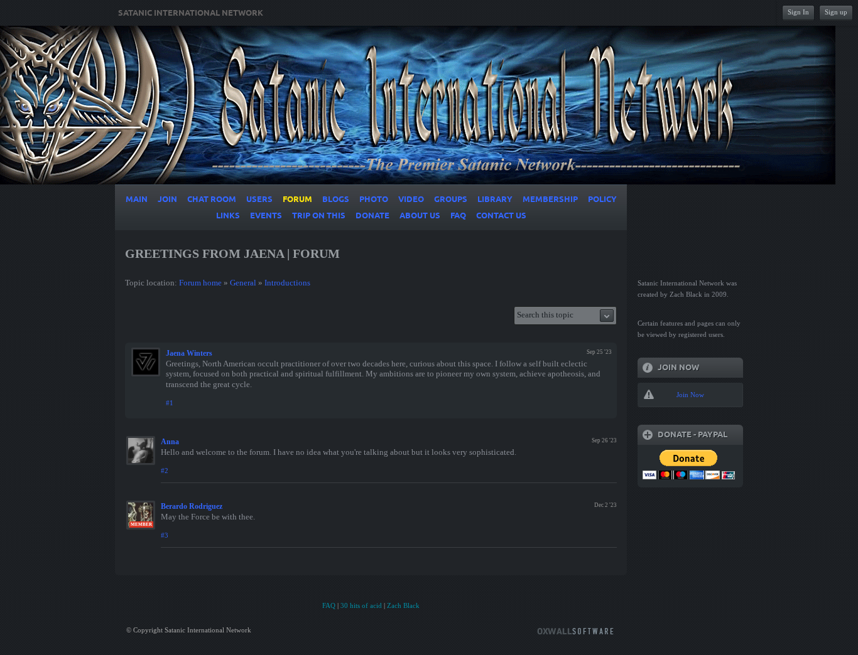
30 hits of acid (361, 605)
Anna (170, 441)
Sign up (836, 12)
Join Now (690, 394)
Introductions (287, 282)
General (243, 282)
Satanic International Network (190, 13)
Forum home (200, 282)
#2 (164, 470)
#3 (164, 535)
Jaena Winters (189, 353)
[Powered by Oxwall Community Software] (575, 630)
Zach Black (403, 605)
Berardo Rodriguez (191, 506)
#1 (169, 403)
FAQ (328, 605)
